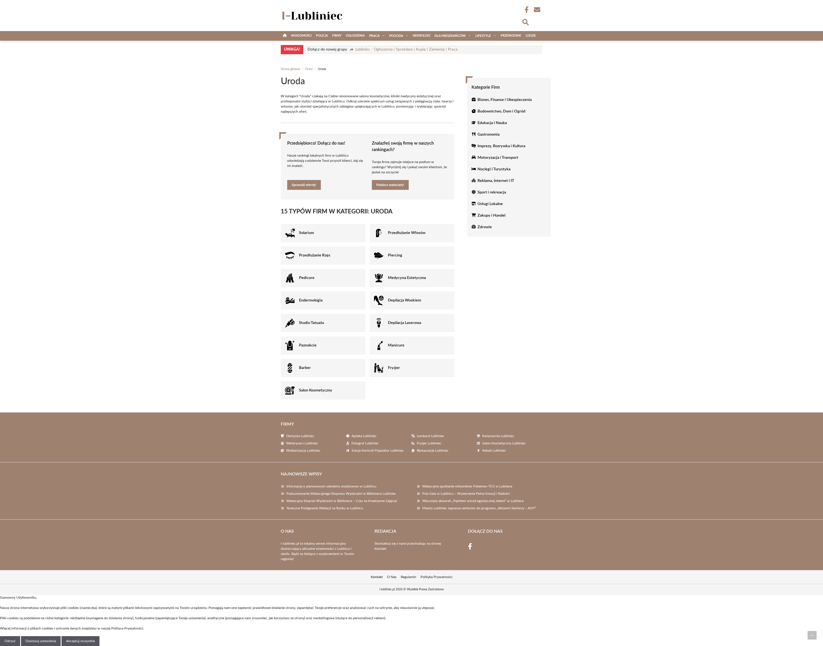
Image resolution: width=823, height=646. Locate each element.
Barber (305, 368)
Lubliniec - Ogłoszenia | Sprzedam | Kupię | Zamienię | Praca (406, 49)
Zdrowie (485, 227)
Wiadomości (301, 35)
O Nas (391, 577)
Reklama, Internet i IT (496, 181)
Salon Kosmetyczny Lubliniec (504, 443)
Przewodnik (511, 35)
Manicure (396, 345)
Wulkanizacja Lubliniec (303, 450)
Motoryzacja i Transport (498, 158)
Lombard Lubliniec (430, 436)
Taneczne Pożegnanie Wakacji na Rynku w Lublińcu (324, 508)
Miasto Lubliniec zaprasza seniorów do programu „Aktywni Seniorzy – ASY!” (479, 508)
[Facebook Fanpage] (525, 9)
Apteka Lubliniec (364, 436)
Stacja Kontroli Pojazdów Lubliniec (377, 450)
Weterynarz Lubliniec (302, 443)
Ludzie (531, 35)
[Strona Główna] (285, 36)
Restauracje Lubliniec (433, 450)
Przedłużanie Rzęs (314, 255)
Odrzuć (10, 641)
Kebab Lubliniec (494, 450)
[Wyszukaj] (525, 21)
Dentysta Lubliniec (300, 436)
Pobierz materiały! (390, 185)
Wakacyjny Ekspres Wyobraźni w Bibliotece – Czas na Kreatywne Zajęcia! (341, 501)
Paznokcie (308, 345)
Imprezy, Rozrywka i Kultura (501, 146)
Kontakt (380, 548)
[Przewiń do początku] (812, 635)
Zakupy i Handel (491, 215)
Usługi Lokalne (490, 204)
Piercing (395, 255)
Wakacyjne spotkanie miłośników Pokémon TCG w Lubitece (467, 486)
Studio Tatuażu (311, 323)
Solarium (306, 233)
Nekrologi (421, 35)
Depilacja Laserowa (404, 323)
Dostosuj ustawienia (41, 641)
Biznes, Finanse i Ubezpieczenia (505, 100)
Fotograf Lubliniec (365, 443)
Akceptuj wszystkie (80, 641)
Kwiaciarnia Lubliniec (498, 436)
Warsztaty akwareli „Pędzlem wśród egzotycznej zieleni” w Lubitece (473, 501)
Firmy (336, 35)
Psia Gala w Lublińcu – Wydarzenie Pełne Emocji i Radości (466, 493)
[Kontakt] (537, 9)
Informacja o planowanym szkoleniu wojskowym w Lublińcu (331, 486)
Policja (322, 35)
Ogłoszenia (355, 35)
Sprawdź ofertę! (304, 185)
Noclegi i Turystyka (494, 169)
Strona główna (290, 69)
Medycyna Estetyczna (407, 278)
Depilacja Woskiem (404, 300)
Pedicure (306, 278)
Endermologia (311, 300)
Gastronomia (489, 134)
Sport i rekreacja (492, 192)
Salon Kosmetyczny (315, 390)
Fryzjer (394, 368)
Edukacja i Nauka (492, 123)
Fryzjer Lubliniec (429, 443)
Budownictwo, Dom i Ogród (501, 111)
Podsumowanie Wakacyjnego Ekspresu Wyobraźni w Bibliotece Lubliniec (341, 493)
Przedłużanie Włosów (406, 233)
